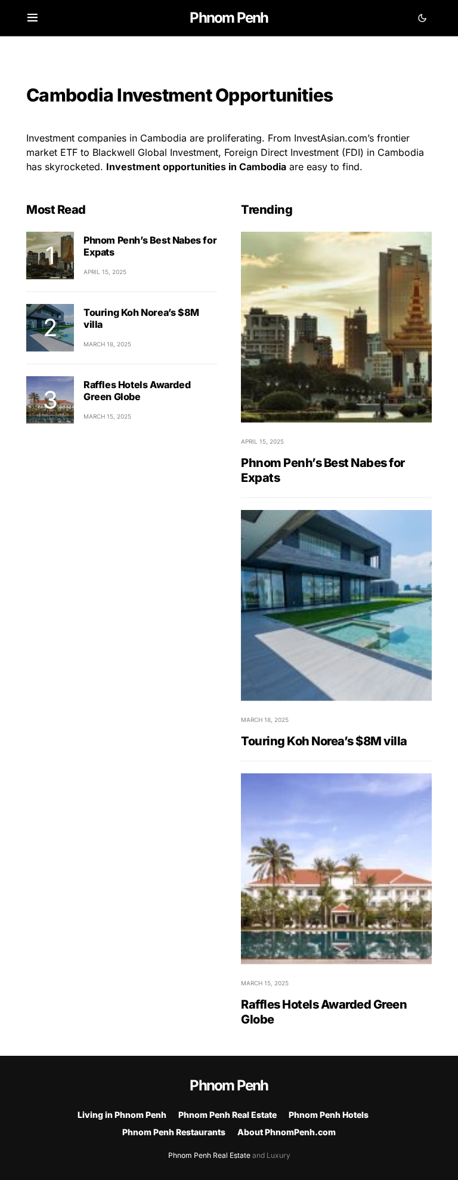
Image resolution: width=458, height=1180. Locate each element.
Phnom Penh (229, 17)
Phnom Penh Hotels (329, 1115)
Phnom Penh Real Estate (227, 1115)
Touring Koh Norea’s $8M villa (324, 741)
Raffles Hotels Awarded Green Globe (136, 390)
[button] (32, 18)
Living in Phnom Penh (122, 1115)
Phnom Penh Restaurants (173, 1132)
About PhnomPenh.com (286, 1132)
